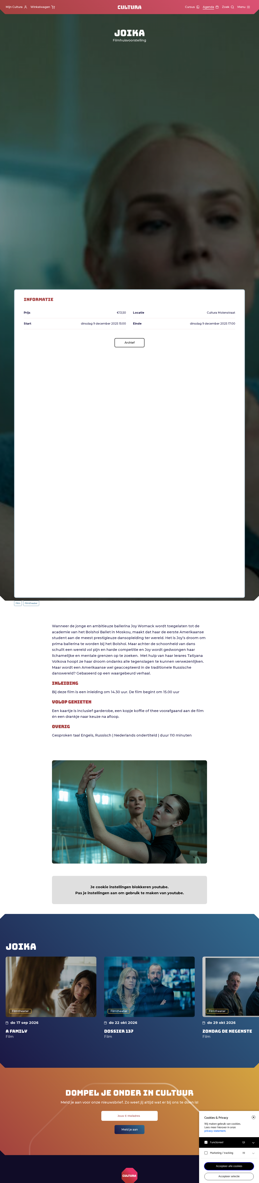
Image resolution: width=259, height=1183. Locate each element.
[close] (253, 1117)
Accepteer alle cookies (229, 1166)
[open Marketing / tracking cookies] (253, 1153)
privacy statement (215, 1131)
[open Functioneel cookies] (253, 1142)
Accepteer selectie (229, 1176)
